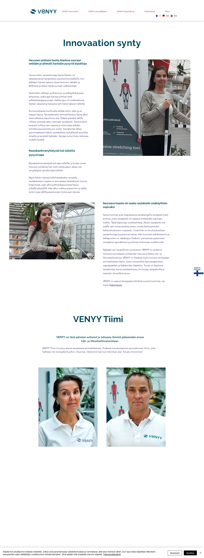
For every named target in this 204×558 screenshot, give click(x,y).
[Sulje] (200, 553)
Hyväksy (190, 552)
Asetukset (175, 552)
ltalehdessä (116, 285)
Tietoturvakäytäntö (112, 554)
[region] (68, 407)
